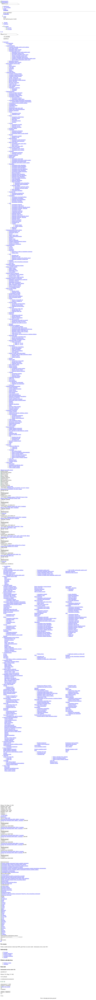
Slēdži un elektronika (13, 240)
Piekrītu (2, 991)
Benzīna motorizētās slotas (18, 338)
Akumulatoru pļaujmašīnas (18, 346)
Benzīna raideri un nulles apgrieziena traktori (22, 354)
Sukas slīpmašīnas (16, 189)
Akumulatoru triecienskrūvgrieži (19, 161)
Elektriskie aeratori (16, 292)
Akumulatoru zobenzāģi (17, 211)
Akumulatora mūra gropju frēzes (19, 143)
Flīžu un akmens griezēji (14, 85)
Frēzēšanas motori (16, 118)
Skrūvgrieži (11, 157)
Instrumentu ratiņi (13, 433)
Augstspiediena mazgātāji (14, 293)
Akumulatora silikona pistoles (15, 95)
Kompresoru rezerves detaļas (15, 421)
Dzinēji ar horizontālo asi (17, 299)
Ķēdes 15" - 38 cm (19, 344)
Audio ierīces (12, 106)
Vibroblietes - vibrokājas (14, 87)
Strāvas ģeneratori (13, 366)
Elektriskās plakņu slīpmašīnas (21, 184)
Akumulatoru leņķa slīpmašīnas (19, 170)
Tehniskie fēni (12, 191)
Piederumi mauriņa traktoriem (18, 371)
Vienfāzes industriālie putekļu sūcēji (20, 57)
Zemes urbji (11, 385)
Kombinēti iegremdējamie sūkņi (16, 465)
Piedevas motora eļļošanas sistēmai (19, 457)
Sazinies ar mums (7, 962)
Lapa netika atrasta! (8, 470)
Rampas (11, 358)
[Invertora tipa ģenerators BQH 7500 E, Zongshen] (12, 827)
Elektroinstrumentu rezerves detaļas (14, 230)
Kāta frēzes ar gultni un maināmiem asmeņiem (22, 251)
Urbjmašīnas (12, 195)
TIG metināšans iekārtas (14, 287)
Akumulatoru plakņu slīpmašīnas (22, 183)
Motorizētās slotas (13, 335)
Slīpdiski (11, 401)
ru (2, 31)
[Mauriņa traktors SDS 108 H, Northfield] (16, 506)
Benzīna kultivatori (16, 316)
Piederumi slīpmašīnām (17, 180)
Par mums (5, 952)
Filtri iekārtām (12, 392)
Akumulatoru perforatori (17, 152)
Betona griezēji (15, 144)
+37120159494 (4, 815)
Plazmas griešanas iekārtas (15, 285)
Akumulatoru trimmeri (17, 373)
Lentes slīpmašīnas (16, 179)
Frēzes (10, 115)
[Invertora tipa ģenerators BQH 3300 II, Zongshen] (12, 851)
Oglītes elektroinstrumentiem (15, 236)
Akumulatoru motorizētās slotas (19, 336)
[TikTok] (1, 941)
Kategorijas (5, 42)
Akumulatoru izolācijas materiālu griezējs (21, 207)
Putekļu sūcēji (12, 156)
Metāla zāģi (14, 227)
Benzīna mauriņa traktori (17, 369)
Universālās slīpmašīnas (17, 190)
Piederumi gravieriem (16, 127)
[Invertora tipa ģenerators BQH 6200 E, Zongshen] (12, 835)
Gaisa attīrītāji (12, 86)
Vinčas (10, 44)
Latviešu (9, 27)
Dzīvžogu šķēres (12, 302)
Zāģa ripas (11, 263)
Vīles (10, 443)
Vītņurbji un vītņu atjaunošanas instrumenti (18, 261)
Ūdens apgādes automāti (14, 467)
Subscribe (3, 937)
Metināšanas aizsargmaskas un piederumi (18, 279)
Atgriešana (5, 964)
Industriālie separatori (13, 61)
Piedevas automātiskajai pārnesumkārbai (21, 452)
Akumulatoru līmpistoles (17, 130)
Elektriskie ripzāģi (16, 218)
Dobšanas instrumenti (14, 110)
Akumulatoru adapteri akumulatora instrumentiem (20, 100)
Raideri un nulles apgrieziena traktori (17, 353)
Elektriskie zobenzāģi (16, 219)
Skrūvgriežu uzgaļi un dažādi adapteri (17, 400)
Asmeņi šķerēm (12, 390)
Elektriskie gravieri (16, 125)
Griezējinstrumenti (10, 245)
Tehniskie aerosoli (13, 461)
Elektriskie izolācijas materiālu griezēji (20, 216)
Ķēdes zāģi (11, 307)
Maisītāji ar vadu (15, 137)
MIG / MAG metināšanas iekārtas (16, 283)
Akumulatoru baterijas (17, 97)
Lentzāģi (14, 223)
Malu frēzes (14, 119)
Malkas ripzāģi (12, 268)
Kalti (10, 435)
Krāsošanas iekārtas (10, 264)
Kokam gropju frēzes (16, 221)
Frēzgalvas (11, 249)
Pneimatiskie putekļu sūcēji (18, 53)
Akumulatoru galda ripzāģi (18, 205)
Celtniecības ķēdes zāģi (17, 212)
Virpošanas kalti (15, 439)
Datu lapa (4, 513)
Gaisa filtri (11, 67)
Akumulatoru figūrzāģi (17, 204)
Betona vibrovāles (13, 81)
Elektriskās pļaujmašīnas (17, 350)
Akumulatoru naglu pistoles (18, 148)
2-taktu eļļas (14, 447)
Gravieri (11, 123)
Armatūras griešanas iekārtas (15, 73)
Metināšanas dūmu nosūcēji (15, 62)
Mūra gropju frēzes (13, 142)
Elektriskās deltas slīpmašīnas (18, 174)
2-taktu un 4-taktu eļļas (14, 446)
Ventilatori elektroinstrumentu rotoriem (17, 241)
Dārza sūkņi (11, 463)
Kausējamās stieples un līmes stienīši (20, 133)
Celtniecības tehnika (10, 72)
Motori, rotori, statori (13, 235)
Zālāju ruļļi (11, 378)
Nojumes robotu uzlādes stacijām (16, 277)
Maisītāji (11, 134)
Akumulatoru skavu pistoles (18, 150)
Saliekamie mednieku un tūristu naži (20, 259)
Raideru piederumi (16, 357)
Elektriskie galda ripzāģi (17, 214)
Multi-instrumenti (13, 138)
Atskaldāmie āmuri (13, 105)
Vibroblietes (14, 89)
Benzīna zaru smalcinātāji (17, 382)
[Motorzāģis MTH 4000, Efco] (14, 554)
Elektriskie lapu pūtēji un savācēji (19, 322)
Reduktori (11, 237)
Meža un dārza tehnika (11, 288)
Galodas (11, 432)
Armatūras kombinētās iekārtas (16, 75)
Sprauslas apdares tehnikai (15, 406)
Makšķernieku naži (16, 256)
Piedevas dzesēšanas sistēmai (18, 456)
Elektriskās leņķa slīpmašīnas (18, 176)
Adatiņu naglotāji (13, 411)
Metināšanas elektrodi (14, 280)
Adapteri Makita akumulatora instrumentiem (21, 101)
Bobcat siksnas (12, 66)
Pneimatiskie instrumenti (11, 410)
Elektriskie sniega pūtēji (17, 363)
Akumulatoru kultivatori (17, 315)
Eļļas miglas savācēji (13, 48)
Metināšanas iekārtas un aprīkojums (14, 278)
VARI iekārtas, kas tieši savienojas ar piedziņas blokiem (24, 334)
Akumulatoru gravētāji (17, 124)
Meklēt (3, 3)
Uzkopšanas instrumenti (14, 377)
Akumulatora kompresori (17, 415)
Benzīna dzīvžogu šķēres (17, 305)
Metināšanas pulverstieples (15, 282)
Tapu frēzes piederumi (14, 407)
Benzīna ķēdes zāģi (16, 310)
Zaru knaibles (12, 380)
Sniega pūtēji (12, 359)
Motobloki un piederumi (14, 325)
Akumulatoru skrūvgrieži (17, 158)
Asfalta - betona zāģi (13, 77)
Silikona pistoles (12, 424)
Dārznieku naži (15, 255)
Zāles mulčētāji (15, 352)
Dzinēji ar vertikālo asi (17, 301)
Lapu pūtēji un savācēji (14, 319)
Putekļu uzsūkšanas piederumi (15, 399)
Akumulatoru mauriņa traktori (18, 368)
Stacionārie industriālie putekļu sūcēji (20, 54)
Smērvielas (8, 444)
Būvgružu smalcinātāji (14, 82)
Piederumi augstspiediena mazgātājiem (17, 396)
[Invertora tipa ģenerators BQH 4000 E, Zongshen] (12, 843)
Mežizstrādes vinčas (13, 270)
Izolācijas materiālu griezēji (15, 434)
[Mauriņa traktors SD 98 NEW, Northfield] (16, 517)
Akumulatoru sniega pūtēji (18, 360)
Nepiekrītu (8, 991)
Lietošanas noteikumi (8, 956)
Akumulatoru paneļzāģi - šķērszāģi (19, 208)
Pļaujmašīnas (12, 345)
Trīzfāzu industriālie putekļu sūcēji (19, 56)
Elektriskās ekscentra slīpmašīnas (19, 175)
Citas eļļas (11, 458)
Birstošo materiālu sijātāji (14, 294)
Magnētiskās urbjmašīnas (17, 202)
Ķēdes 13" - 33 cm (19, 343)
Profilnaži (11, 260)
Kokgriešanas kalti (16, 438)
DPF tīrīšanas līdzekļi (16, 451)
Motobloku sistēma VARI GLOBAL (20, 331)
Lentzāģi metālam (18, 226)
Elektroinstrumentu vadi (14, 231)
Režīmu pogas (12, 238)
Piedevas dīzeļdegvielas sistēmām (19, 454)
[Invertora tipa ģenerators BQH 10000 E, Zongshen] (12, 819)
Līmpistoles (11, 129)
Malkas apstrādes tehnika (11, 266)
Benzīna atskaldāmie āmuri (15, 78)
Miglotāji (11, 324)
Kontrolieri (11, 68)
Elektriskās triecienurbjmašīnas (18, 199)
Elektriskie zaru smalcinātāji (18, 383)
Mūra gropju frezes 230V (17, 146)
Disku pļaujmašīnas (16, 349)
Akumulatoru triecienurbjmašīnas (19, 197)
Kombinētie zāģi (15, 222)
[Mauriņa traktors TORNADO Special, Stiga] (17, 497)
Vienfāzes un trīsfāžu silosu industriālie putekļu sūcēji (23, 58)
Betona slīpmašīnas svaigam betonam (17, 80)
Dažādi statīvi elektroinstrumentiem (17, 109)
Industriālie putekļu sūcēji (14, 50)
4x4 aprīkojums (9, 43)
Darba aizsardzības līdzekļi (15, 297)
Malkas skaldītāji (12, 269)
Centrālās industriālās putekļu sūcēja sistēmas (19, 47)
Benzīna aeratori (15, 291)
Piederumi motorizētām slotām (18, 339)
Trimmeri (11, 372)
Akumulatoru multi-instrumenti (19, 139)
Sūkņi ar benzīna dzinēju (14, 466)
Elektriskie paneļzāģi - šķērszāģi (19, 217)
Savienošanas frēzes (16, 120)
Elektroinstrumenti (10, 91)
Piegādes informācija (8, 953)
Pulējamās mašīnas (16, 185)
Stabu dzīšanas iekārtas (14, 364)
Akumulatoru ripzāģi (16, 209)
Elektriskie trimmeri (16, 376)
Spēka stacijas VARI (16, 332)
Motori (10, 70)
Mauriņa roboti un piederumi (12, 273)
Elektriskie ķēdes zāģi (16, 311)
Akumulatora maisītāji (17, 136)
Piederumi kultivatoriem (17, 317)
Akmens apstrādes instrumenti (15, 92)
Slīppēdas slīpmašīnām (14, 404)
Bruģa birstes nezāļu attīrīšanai (15, 296)
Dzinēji (10, 298)
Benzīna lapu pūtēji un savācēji (19, 321)
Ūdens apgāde (9, 462)
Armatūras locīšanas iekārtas (15, 76)
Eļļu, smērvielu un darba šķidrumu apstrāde (18, 430)
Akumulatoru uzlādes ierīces (18, 99)
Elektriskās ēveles (16, 114)
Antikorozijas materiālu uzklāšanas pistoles (18, 413)
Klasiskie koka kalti (16, 437)
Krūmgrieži (11, 312)
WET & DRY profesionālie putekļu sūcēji (21, 59)
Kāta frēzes (11, 250)
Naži (10, 254)
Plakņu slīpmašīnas (16, 181)
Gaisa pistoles (12, 419)
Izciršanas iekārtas (13, 128)
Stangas (10, 442)
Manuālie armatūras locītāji (15, 440)
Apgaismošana (12, 104)
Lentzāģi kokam (18, 225)
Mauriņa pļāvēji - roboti (14, 275)
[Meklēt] (17, 34)
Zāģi (10, 203)
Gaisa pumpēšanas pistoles (15, 420)
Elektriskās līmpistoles (17, 132)
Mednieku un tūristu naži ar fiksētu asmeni (21, 258)
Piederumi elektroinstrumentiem (13, 386)
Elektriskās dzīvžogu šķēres (18, 306)
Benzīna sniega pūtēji (16, 362)
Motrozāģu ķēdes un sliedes (15, 340)
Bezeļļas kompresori (16, 416)
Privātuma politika (7, 954)
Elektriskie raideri (16, 355)
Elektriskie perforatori (16, 153)
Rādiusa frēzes (15, 252)
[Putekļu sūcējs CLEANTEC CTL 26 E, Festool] (18, 487)
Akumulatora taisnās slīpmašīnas (19, 166)
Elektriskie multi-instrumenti (18, 141)
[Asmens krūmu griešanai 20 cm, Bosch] (16, 545)
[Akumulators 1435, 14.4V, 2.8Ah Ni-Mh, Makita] (18, 535)
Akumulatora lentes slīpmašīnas (19, 165)
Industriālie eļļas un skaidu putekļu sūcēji (21, 52)
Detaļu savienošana (13, 391)
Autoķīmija (11, 449)
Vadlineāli (14, 228)
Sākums (2, 470)
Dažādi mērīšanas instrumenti (15, 429)
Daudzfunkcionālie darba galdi (16, 108)
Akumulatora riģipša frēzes (18, 117)
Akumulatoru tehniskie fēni (18, 193)
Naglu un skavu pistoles (14, 147)
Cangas (10, 246)
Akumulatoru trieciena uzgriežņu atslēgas (18, 103)
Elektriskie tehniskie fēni (17, 194)
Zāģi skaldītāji (12, 272)
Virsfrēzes (14, 122)
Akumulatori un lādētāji (14, 96)
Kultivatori (11, 313)
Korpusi (11, 233)
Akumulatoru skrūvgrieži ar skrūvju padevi (21, 160)
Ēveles (10, 111)
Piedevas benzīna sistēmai (17, 453)
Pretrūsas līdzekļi (13, 460)
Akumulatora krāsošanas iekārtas (16, 265)
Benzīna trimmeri (15, 374)
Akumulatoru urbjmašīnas (17, 198)
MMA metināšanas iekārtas (15, 284)
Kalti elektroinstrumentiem (15, 395)
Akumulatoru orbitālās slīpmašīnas (19, 171)
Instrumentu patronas (13, 232)
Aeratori (11, 289)
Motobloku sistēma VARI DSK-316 (20, 330)
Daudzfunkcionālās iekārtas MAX (19, 327)
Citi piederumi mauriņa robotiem (16, 274)
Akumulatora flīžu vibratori (15, 94)
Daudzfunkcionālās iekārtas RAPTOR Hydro (22, 329)
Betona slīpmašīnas (16, 172)
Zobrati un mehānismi (14, 242)
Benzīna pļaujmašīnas (16, 348)
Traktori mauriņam (13, 367)
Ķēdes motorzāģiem (16, 341)
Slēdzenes (11, 71)
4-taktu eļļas (14, 448)
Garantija (5, 957)
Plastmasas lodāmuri (13, 155)
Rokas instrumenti (10, 427)
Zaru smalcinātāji (13, 381)
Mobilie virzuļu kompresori (18, 418)
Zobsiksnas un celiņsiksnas (15, 244)
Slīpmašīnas (11, 164)
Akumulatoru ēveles (16, 113)
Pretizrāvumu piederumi (14, 397)
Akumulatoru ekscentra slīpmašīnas (19, 169)
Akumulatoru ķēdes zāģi (17, 308)
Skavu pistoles (12, 425)
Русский (9, 29)
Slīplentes (11, 402)
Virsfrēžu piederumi (13, 409)
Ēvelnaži (11, 247)
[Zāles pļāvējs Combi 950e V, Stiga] (15, 526)
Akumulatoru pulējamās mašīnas (22, 186)
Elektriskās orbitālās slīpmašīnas (19, 178)
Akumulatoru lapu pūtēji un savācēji (20, 320)
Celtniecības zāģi (13, 83)
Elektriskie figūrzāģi (16, 213)
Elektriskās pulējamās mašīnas (21, 188)
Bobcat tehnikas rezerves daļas (13, 63)
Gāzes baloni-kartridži (14, 393)
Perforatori (11, 151)
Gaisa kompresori (13, 414)
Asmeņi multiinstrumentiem (15, 388)
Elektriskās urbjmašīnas (17, 200)
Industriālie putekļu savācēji (15, 49)
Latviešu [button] (6, 26)
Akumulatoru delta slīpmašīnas (18, 167)
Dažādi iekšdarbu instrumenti (15, 428)
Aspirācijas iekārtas (10, 45)
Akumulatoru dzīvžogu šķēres (18, 303)
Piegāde (5, 22)
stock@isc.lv (3, 816)
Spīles (10, 405)
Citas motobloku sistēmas (17, 326)
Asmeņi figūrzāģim (13, 387)
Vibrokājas (14, 90)
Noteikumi (5, 23)
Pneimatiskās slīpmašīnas (14, 423)
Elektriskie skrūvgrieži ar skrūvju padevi (21, 162)
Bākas (10, 64)
